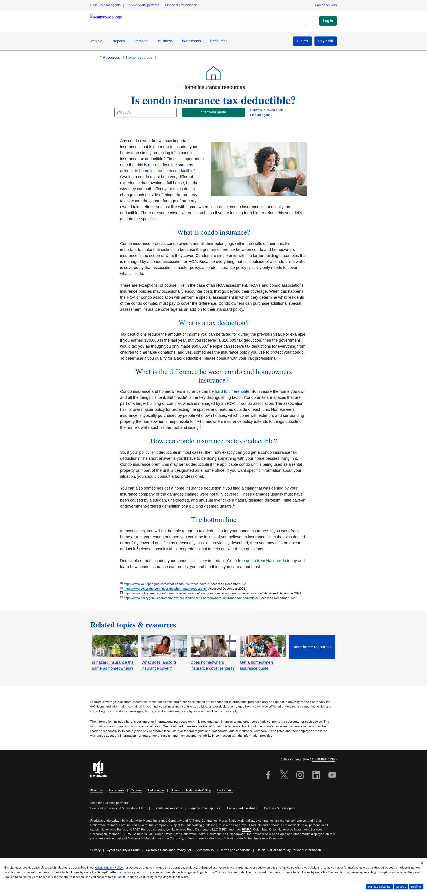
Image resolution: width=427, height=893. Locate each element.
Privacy (95, 850)
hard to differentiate (232, 391)
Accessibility (205, 850)
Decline (416, 887)
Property (118, 41)
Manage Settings (379, 887)
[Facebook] (268, 775)
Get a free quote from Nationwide (256, 560)
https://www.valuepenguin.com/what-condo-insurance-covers (166, 584)
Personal (141, 41)
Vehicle (96, 41)
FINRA (246, 829)
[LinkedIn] (316, 775)
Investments (191, 41)
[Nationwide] (101, 769)
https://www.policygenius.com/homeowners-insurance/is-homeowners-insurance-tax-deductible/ (191, 598)
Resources (218, 41)
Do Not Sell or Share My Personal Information (289, 850)
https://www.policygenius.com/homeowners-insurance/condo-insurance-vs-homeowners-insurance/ (193, 593)
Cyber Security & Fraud (123, 850)
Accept (401, 887)
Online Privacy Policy (109, 867)
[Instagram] (300, 775)
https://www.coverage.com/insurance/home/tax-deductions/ (165, 588)
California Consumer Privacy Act (168, 850)
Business (165, 41)
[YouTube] (332, 775)
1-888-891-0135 (323, 759)
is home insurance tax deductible (164, 171)
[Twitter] (284, 775)
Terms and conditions (235, 850)
